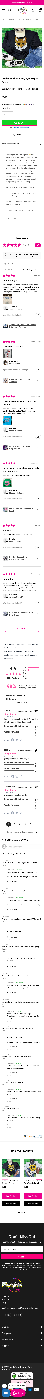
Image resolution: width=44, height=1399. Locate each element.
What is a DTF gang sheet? (11, 1108)
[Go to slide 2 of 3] (22, 1212)
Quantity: (6, 108)
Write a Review (22, 702)
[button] (22, 104)
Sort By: (26, 270)
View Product (11, 1196)
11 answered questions (12, 88)
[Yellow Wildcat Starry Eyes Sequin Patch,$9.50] (33, 1168)
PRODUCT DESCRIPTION (21, 144)
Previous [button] (5, 1177)
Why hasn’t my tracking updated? (13, 1082)
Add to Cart (11, 1203)
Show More (32, 292)
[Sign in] (33, 10)
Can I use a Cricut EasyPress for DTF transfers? (17, 1028)
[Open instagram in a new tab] (9, 1315)
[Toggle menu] (3, 10)
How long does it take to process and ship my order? (20, 1056)
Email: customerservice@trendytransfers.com (20, 1308)
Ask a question (32, 88)
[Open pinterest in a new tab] (20, 1315)
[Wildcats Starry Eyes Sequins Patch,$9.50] (11, 1168)
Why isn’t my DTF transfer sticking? (13, 891)
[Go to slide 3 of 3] (25, 1212)
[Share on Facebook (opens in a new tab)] (12, 740)
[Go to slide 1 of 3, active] (19, 1212)
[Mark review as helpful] (38, 315)
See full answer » (12, 881)
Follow (4, 865)
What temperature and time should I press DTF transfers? (21, 919)
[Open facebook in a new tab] (4, 1315)
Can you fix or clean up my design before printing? (19, 863)
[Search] (9, 10)
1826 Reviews (14, 678)
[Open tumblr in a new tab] (15, 1315)
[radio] (31, 667)
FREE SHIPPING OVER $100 (22, 2)
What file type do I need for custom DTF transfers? (19, 976)
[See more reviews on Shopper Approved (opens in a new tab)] (21, 740)
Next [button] (39, 1177)
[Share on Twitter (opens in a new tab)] (16, 740)
